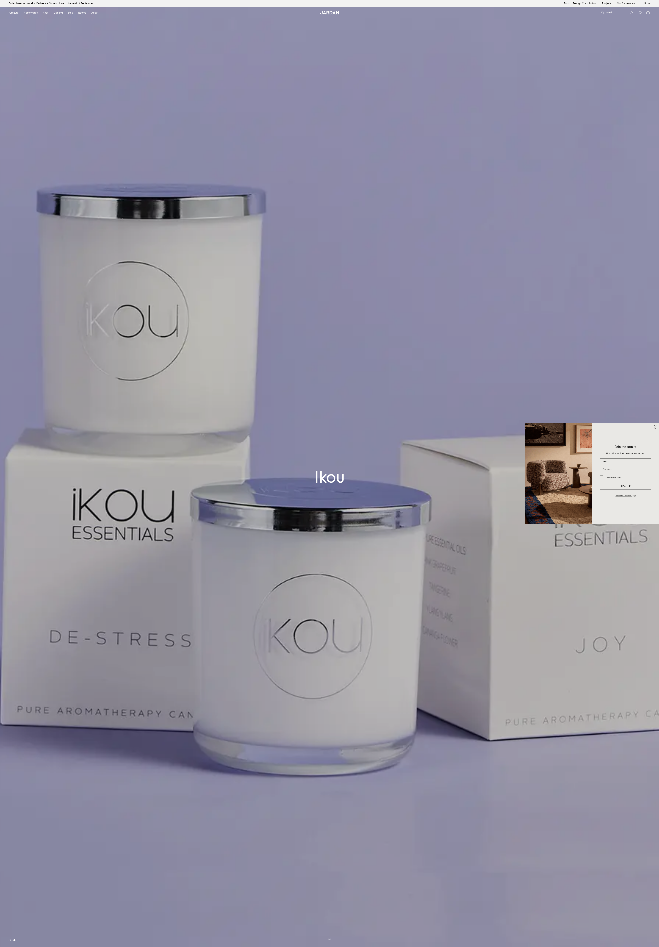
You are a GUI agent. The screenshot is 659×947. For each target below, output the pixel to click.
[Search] (603, 13)
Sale (70, 12)
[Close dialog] (655, 427)
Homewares (31, 12)
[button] (10, 940)
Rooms (82, 12)
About (94, 12)
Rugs (46, 12)
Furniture (14, 12)
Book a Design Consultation (580, 3)
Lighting (58, 12)
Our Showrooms (626, 3)
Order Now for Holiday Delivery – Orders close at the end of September (51, 3)
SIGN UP (626, 486)
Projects (606, 3)
